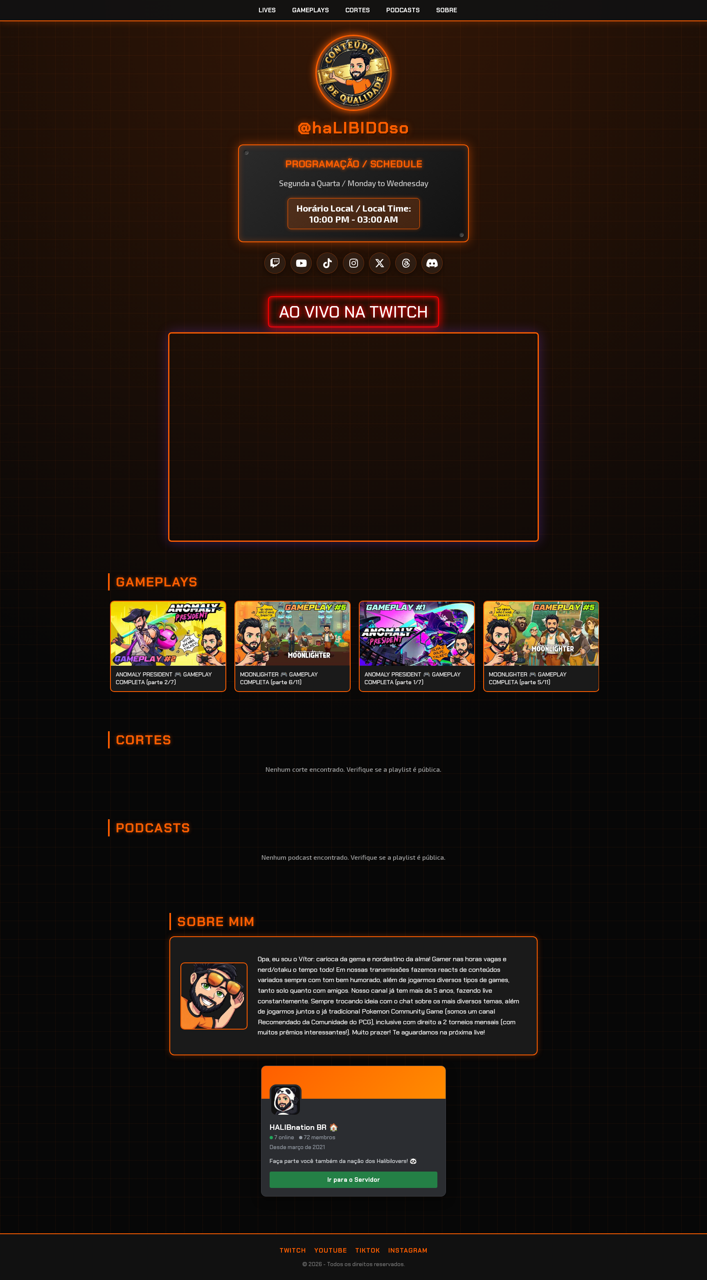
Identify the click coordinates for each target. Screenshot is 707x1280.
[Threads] (406, 263)
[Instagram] (353, 263)
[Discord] (432, 263)
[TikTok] (327, 263)
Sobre (446, 10)
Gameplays (310, 10)
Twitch (292, 1250)
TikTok (367, 1250)
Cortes (357, 10)
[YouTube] (301, 263)
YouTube (330, 1250)
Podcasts (403, 10)
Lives (267, 10)
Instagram (408, 1250)
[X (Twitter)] (379, 263)
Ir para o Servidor (353, 1180)
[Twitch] (275, 263)
